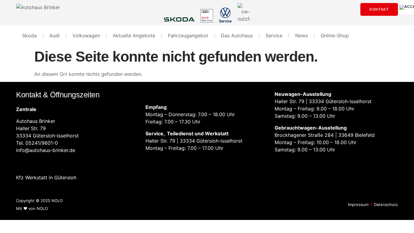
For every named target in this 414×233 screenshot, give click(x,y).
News (301, 35)
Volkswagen (86, 35)
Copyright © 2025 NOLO (39, 200)
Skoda (29, 35)
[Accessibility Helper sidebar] (406, 7)
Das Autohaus (237, 35)
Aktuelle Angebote (134, 35)
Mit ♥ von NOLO (32, 208)
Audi (54, 35)
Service (273, 35)
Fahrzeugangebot (188, 35)
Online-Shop (335, 35)
